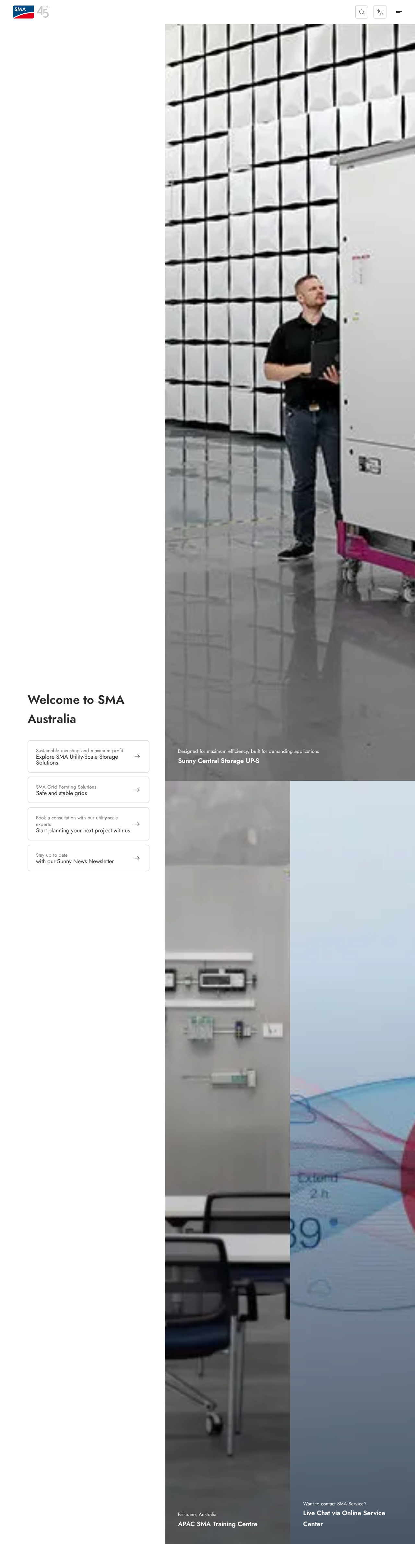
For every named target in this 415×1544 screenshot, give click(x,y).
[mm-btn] (399, 12)
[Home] (23, 12)
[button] (361, 12)
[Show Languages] (380, 12)
